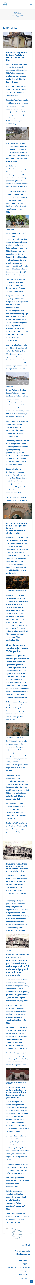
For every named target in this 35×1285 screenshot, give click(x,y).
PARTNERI (23, 1275)
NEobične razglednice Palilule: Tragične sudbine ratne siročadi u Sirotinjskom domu (17, 867)
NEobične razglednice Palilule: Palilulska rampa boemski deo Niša (16, 56)
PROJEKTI (23, 1271)
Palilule (22, 796)
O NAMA (24, 1278)
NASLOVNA (22, 1260)
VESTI (25, 1264)
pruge (15, 124)
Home (10, 16)
